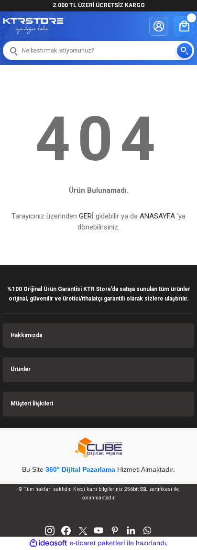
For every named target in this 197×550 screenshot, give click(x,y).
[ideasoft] (48, 543)
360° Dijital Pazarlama (80, 469)
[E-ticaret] (97, 543)
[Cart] (184, 26)
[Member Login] (158, 26)
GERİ (86, 216)
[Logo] (33, 26)
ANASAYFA (157, 216)
